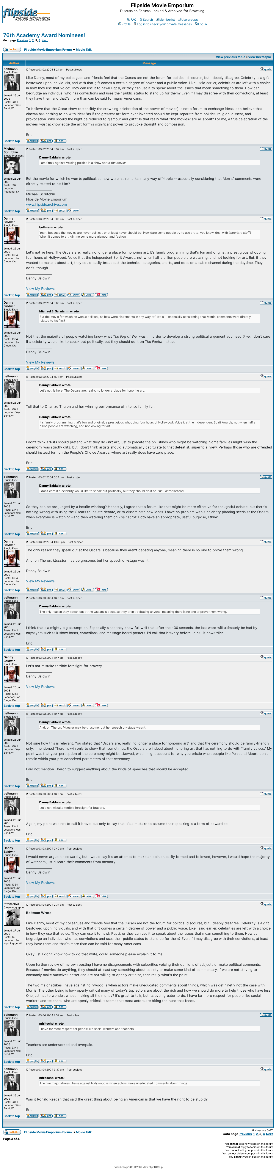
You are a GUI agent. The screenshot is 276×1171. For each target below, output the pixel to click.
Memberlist (167, 19)
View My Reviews (40, 288)
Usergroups (189, 19)
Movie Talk (84, 49)
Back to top (12, 141)
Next (45, 40)
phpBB (129, 1167)
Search (148, 19)
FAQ (133, 19)
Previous (22, 40)
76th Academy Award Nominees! (44, 35)
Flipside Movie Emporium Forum (48, 49)
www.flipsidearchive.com (46, 204)
